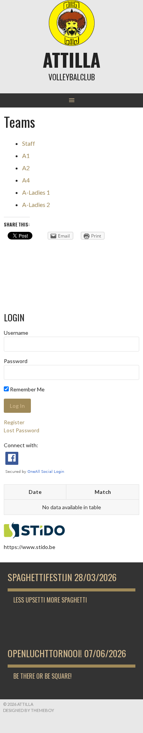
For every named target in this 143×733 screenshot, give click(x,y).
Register (14, 422)
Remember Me (27, 389)
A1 (26, 155)
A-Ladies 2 (36, 204)
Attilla (71, 59)
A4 (26, 180)
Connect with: (21, 445)
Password (15, 361)
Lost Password (21, 430)
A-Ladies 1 (36, 192)
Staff (28, 143)
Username (16, 332)
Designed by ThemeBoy (28, 710)
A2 (26, 167)
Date (35, 492)
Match (103, 492)
